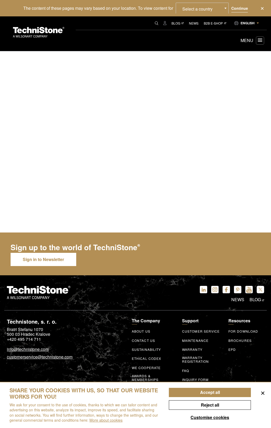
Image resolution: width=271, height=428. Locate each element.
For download (243, 331)
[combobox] (202, 8)
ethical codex (146, 358)
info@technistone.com (28, 349)
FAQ (185, 371)
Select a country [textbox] (197, 9)
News (193, 23)
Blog (175, 23)
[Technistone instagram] (215, 289)
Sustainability (146, 349)
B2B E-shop (213, 23)
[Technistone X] (260, 289)
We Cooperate (146, 368)
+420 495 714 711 (24, 339)
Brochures (240, 340)
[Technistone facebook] (226, 289)
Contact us (143, 340)
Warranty (192, 349)
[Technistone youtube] (249, 289)
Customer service (201, 331)
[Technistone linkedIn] (203, 289)
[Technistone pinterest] (237, 289)
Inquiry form (195, 380)
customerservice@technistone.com (40, 357)
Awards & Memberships (145, 378)
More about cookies (106, 420)
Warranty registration (195, 359)
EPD (232, 349)
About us (141, 331)
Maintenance (195, 340)
